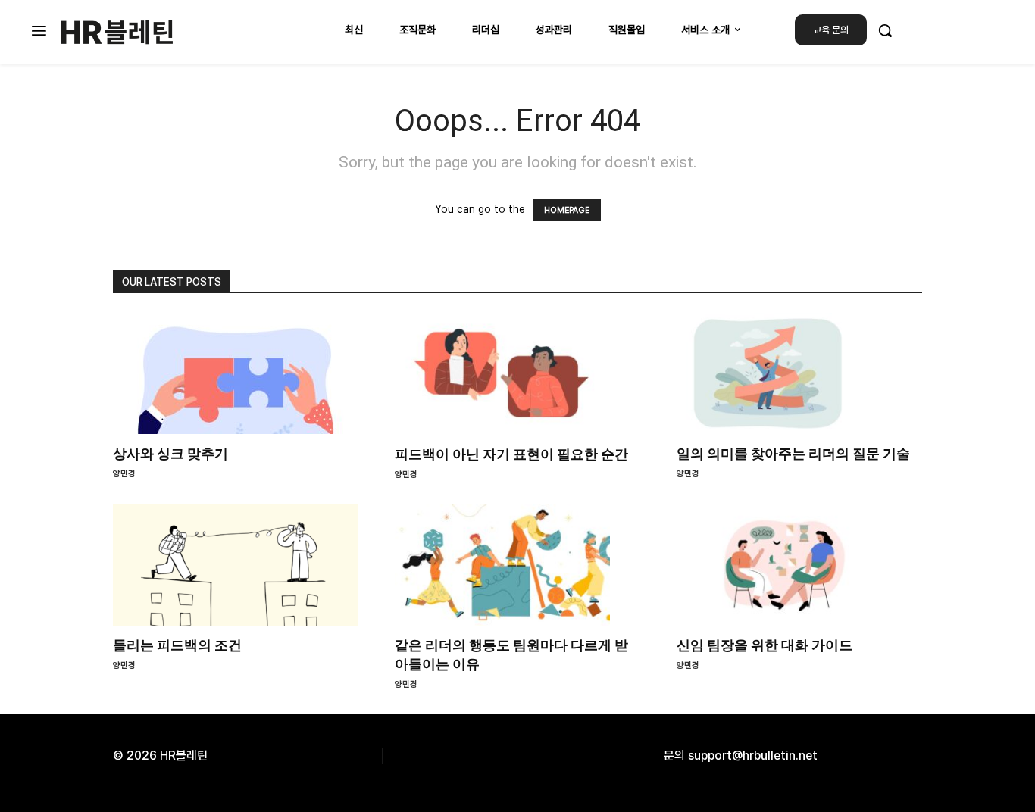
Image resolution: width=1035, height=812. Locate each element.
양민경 (124, 474)
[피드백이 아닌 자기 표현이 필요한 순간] (517, 374)
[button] (885, 30)
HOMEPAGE (566, 210)
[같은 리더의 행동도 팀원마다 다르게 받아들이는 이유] (517, 565)
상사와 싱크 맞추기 (170, 453)
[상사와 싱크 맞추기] (235, 373)
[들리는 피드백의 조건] (235, 565)
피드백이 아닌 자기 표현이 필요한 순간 (511, 454)
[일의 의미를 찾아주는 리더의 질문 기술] (799, 373)
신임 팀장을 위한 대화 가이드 (764, 645)
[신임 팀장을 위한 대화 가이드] (799, 565)
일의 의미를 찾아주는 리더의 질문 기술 (793, 453)
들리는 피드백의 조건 (177, 645)
